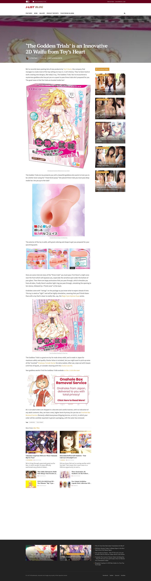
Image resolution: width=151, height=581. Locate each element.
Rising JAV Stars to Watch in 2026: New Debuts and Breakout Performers (108, 188)
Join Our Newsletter (40, 1)
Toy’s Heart (67, 69)
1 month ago (37, 460)
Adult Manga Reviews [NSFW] (75, 554)
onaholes (32, 422)
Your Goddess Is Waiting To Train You (58, 353)
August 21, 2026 (76, 558)
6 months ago (70, 460)
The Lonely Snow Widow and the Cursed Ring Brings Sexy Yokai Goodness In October (109, 139)
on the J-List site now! (72, 370)
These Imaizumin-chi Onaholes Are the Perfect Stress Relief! (80, 473)
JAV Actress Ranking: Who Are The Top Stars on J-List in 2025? (109, 92)
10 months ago (76, 476)
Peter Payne (34, 58)
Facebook (105, 575)
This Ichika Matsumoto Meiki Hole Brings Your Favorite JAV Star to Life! (47, 473)
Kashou (63, 460)
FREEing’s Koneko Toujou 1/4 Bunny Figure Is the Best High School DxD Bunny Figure (109, 549)
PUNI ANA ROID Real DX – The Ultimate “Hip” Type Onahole (46, 483)
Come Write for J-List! (120, 1)
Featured (29, 13)
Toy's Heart (40, 422)
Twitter (111, 575)
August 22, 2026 (42, 558)
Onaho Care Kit (67, 366)
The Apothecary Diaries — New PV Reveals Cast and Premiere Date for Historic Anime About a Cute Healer (110, 553)
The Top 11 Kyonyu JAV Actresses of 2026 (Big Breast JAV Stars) (109, 116)
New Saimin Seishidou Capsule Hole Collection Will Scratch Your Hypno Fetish (81, 483)
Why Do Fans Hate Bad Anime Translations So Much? (109, 546)
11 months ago (42, 485)
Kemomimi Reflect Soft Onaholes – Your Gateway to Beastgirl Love (73, 457)
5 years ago (43, 58)
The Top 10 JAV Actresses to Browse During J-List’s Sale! (107, 164)
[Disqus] (58, 514)
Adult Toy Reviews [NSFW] (55, 58)
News (35, 13)
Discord (117, 575)
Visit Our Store (110, 1)
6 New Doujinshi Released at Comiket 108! (75, 557)
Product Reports (53, 13)
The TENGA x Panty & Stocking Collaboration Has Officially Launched (41, 556)
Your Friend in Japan (67, 13)
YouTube (123, 575)
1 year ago (75, 485)
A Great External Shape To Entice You (58, 237)
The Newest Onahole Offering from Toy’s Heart (58, 170)
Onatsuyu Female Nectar (47, 363)
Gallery (42, 13)
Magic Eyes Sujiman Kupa (71, 296)
